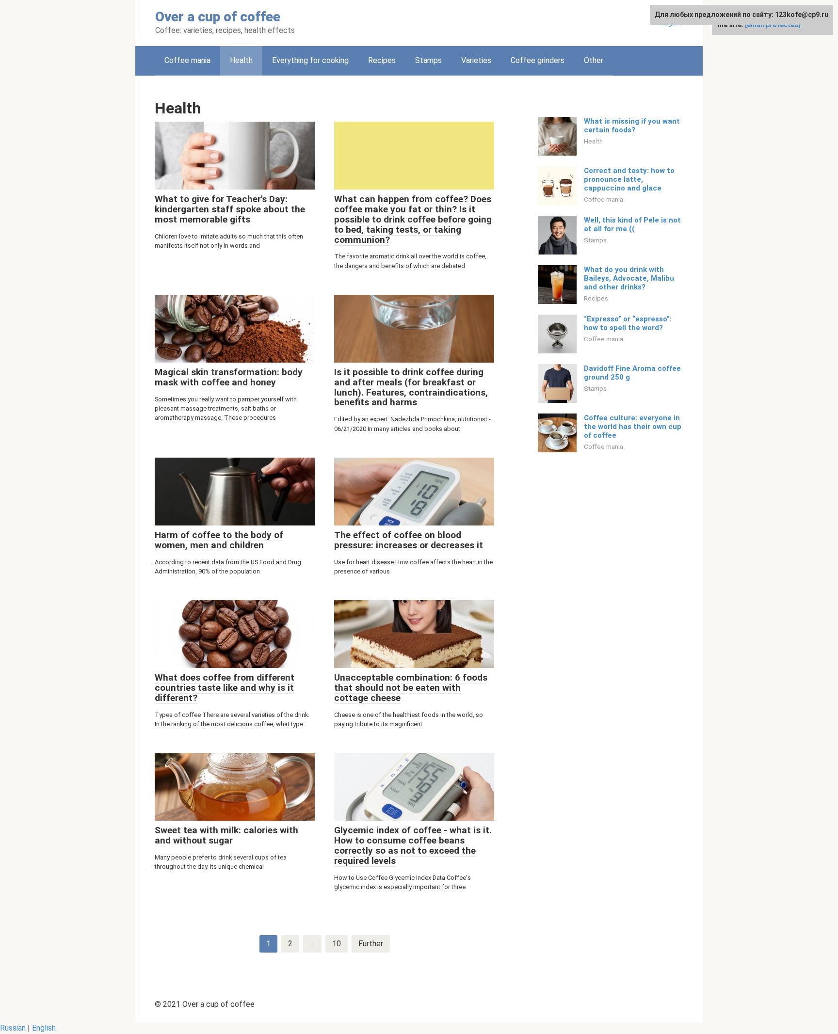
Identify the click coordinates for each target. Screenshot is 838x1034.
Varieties (476, 60)
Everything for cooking (310, 60)
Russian (13, 1028)
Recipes (382, 60)
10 (336, 943)
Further (370, 943)
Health (593, 141)
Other (593, 60)
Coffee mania (187, 60)
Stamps (428, 60)
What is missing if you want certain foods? (632, 125)
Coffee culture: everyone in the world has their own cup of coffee (632, 427)
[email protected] (773, 25)
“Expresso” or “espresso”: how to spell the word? (628, 323)
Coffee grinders (537, 60)
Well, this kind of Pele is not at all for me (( (632, 224)
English (44, 1028)
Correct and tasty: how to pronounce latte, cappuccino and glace (629, 179)
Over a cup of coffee (217, 17)
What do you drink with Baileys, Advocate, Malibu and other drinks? (629, 278)
